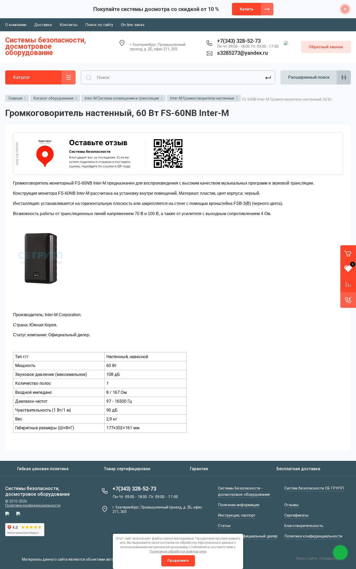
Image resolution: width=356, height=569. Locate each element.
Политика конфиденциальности (32, 505)
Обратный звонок (326, 47)
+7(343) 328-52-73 (239, 41)
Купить (247, 9)
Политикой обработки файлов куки (178, 551)
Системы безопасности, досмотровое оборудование (45, 46)
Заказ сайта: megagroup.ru (319, 558)
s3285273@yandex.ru (242, 53)
